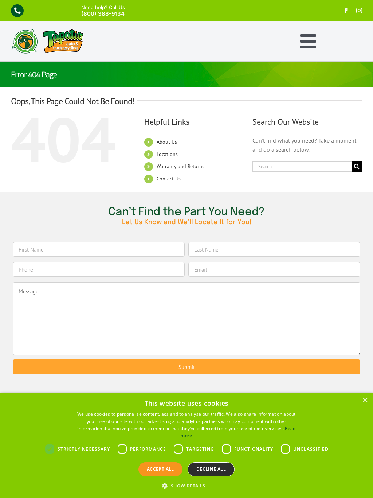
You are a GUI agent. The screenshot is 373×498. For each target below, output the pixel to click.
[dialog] (186, 445)
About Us (167, 142)
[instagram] (359, 10)
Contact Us (169, 178)
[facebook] (346, 10)
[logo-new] (47, 31)
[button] (186, 485)
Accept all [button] (160, 469)
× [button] (365, 400)
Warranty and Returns (180, 166)
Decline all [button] (211, 469)
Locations (167, 154)
